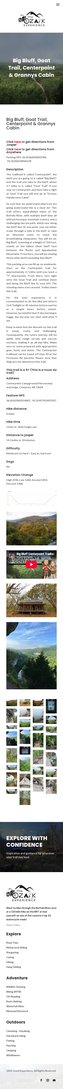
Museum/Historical (17, 1011)
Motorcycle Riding (16, 947)
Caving (10, 957)
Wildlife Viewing (15, 986)
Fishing (10, 1040)
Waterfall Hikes (15, 1006)
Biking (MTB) (13, 991)
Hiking (10, 962)
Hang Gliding (13, 966)
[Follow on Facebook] (41, 1080)
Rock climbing (14, 1001)
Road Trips (12, 942)
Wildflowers (13, 1055)
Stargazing (12, 952)
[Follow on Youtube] (54, 1080)
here (17, 142)
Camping (11, 1050)
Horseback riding (16, 1035)
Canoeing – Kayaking (18, 1030)
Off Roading (13, 996)
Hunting (11, 1045)
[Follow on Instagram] (47, 1080)
